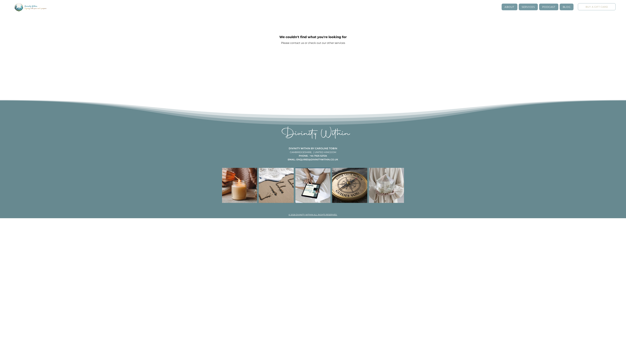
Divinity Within (316, 134)
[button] (509, 7)
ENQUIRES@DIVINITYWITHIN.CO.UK (317, 159)
